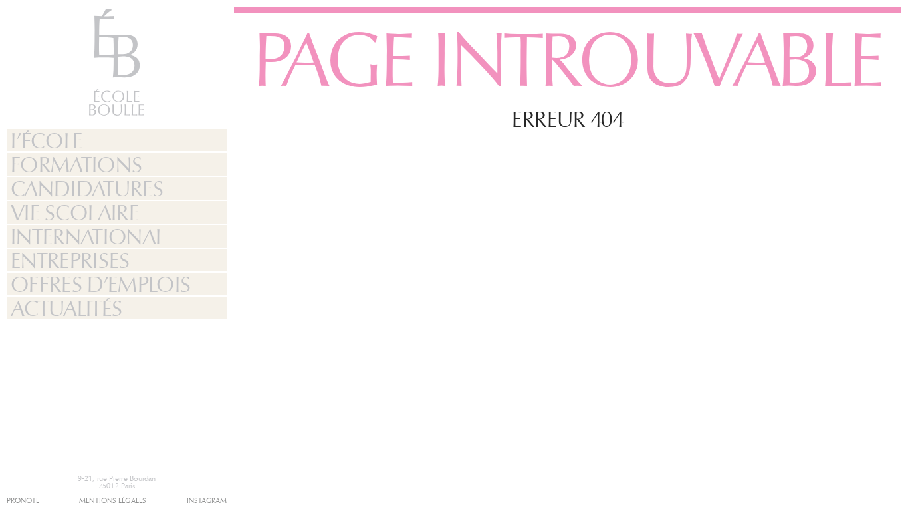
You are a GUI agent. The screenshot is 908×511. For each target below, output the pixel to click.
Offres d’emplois (101, 284)
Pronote (23, 500)
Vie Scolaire (74, 212)
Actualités (66, 308)
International (88, 236)
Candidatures (87, 188)
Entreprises (70, 260)
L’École (46, 140)
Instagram (207, 500)
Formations (76, 164)
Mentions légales (112, 500)
